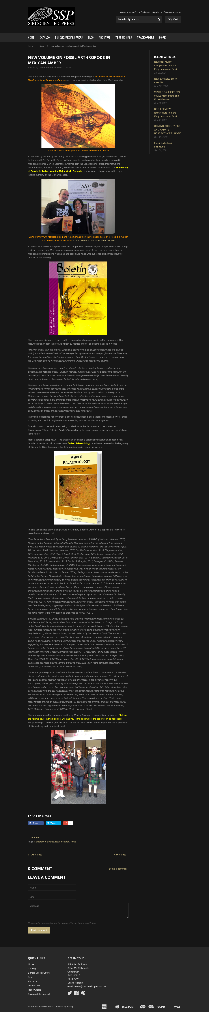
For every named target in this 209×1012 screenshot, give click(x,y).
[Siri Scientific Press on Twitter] (69, 993)
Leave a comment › (119, 868)
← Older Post (35, 854)
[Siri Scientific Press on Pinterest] (83, 993)
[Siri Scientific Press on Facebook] (76, 993)
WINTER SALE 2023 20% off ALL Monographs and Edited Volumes (167, 95)
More (162, 37)
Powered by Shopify (64, 1006)
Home (31, 37)
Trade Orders (145, 37)
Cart (175, 19)
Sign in (155, 12)
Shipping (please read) (39, 993)
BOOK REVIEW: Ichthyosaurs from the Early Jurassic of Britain (166, 112)
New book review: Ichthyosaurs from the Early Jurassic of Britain (166, 65)
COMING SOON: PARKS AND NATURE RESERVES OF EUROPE (167, 129)
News (41, 45)
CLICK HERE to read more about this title (93, 240)
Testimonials (123, 37)
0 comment (33, 837)
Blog (91, 37)
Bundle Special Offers (69, 37)
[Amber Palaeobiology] (78, 523)
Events (50, 841)
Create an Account (172, 12)
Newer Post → (121, 854)
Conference (40, 841)
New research (62, 841)
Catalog (44, 37)
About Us (104, 37)
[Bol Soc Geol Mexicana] (78, 334)
